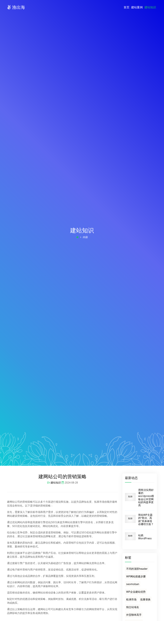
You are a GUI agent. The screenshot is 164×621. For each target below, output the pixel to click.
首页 (126, 7)
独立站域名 (132, 607)
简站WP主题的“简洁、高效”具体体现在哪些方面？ (146, 519)
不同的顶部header (137, 568)
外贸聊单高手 (134, 615)
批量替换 (145, 599)
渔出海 (18, 7)
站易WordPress (145, 537)
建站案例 (137, 7)
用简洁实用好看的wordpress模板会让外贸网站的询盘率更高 (146, 497)
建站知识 (150, 7)
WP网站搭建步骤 (136, 576)
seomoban (132, 584)
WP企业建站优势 (136, 591)
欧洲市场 (131, 599)
